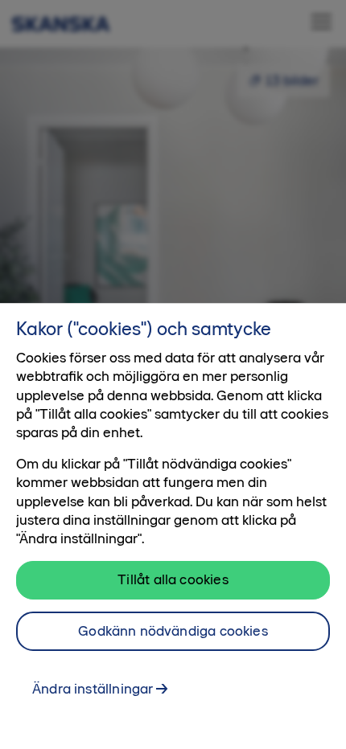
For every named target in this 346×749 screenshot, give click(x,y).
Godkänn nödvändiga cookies (173, 631)
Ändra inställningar (92, 689)
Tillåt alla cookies (172, 579)
